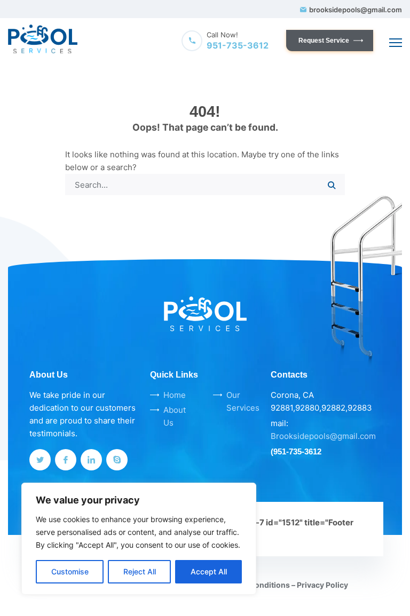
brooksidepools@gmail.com (355, 9)
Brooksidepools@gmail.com (323, 436)
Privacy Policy (322, 584)
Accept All (209, 571)
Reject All (139, 571)
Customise (70, 571)
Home (174, 395)
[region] (138, 539)
